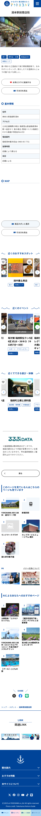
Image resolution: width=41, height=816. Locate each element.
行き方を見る (22, 90)
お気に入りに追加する (22, 82)
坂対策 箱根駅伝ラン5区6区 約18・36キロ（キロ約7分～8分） (20, 341)
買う (4, 57)
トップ (4, 707)
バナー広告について (31, 568)
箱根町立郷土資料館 (20, 400)
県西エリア (6, 61)
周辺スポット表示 (22, 223)
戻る (20, 473)
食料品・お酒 (13, 57)
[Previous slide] (3, 272)
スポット (13, 707)
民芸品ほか (25, 57)
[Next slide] (37, 272)
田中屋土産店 (20, 280)
